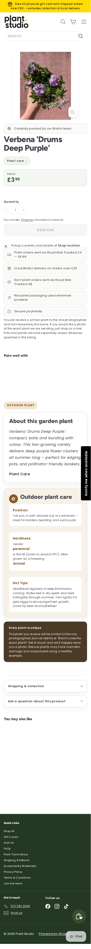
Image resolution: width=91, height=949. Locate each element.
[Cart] (72, 22)
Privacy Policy (13, 872)
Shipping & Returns (17, 860)
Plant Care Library (16, 854)
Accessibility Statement (20, 866)
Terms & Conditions (17, 877)
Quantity (11, 202)
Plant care (17, 161)
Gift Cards (11, 837)
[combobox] (45, 36)
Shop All (9, 831)
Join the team (13, 883)
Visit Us (9, 843)
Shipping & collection (26, 686)
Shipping (27, 220)
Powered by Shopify (54, 934)
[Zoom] (72, 112)
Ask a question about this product (37, 701)
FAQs (7, 848)
